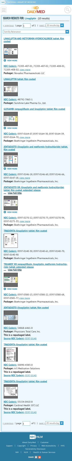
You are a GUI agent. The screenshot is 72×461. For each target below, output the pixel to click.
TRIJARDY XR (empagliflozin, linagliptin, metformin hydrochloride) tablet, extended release (35, 266)
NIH (17, 452)
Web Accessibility (49, 445)
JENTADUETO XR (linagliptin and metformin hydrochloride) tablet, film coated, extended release (34, 189)
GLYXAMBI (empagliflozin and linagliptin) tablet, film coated (34, 109)
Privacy (33, 445)
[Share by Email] (36, 457)
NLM (26, 452)
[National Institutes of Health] (4, 2)
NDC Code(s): (10, 66)
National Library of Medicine (22, 2)
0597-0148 (31, 338)
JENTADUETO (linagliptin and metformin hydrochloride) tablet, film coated (36, 148)
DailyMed (36, 9)
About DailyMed (29, 442)
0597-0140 (31, 375)
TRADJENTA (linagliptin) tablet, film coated (25, 230)
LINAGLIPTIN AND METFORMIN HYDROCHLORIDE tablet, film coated (34, 40)
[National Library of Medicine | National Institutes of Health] (36, 437)
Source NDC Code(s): (14, 338)
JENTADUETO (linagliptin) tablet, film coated (26, 307)
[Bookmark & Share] (39, 457)
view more (25, 69)
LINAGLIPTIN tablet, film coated (20, 79)
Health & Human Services (44, 452)
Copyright (21, 445)
